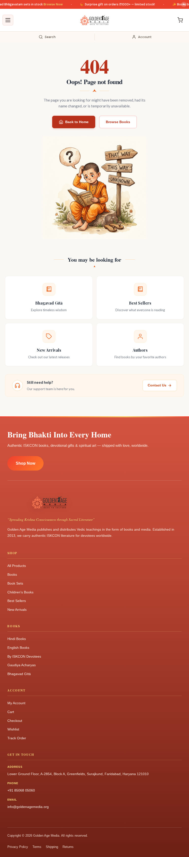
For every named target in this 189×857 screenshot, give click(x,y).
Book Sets (15, 583)
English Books (18, 648)
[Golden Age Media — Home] (94, 20)
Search (50, 37)
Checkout (14, 721)
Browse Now (46, 4)
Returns (68, 847)
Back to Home (77, 122)
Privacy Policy (17, 847)
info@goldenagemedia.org (28, 807)
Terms (36, 847)
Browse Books (118, 122)
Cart (10, 712)
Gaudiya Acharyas (21, 665)
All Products (16, 566)
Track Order (16, 738)
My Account (16, 703)
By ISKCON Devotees (24, 656)
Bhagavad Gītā (19, 674)
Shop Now (25, 463)
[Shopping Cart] (180, 20)
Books (12, 574)
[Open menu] (7, 20)
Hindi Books (16, 639)
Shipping (52, 847)
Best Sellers (16, 601)
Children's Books (20, 592)
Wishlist (13, 729)
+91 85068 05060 (21, 790)
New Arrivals (17, 610)
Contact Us (157, 385)
